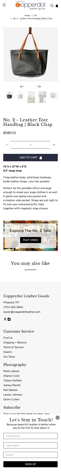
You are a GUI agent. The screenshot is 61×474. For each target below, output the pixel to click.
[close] (57, 417)
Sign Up (30, 464)
